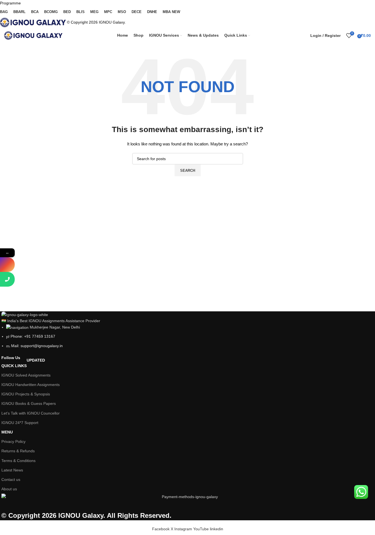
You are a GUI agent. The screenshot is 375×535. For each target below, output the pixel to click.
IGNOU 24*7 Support (19, 422)
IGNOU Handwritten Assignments (30, 384)
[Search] (305, 35)
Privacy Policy (13, 441)
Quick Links (23, 364)
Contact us (10, 479)
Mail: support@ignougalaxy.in (37, 346)
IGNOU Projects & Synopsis (25, 394)
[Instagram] (7, 264)
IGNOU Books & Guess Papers (28, 403)
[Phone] (7, 279)
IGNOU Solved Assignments (26, 375)
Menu (7, 432)
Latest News (12, 470)
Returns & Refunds (18, 451)
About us (9, 489)
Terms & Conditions (18, 460)
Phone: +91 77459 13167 (33, 336)
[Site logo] (33, 35)
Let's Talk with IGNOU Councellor (30, 413)
